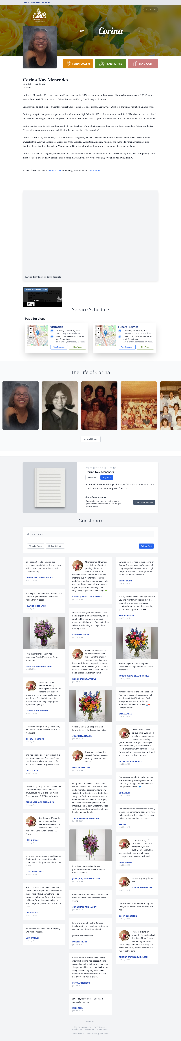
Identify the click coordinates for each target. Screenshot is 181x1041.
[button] (37, 333)
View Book (92, 477)
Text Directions (59, 347)
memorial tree (54, 170)
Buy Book (107, 477)
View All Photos (90, 439)
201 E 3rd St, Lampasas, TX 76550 (70, 341)
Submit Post (146, 546)
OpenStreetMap (93, 1033)
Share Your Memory (144, 502)
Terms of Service (98, 1029)
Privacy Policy (83, 1029)
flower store (94, 170)
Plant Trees (77, 347)
